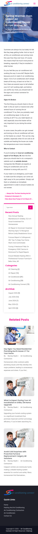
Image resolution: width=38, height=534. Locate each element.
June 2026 (12, 301)
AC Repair (11, 273)
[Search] (30, 207)
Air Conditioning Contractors (14, 510)
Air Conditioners (14, 277)
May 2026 (12, 304)
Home (6, 505)
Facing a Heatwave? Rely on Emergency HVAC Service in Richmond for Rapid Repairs (18, 249)
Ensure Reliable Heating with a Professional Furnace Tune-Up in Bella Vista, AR (20, 258)
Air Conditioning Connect (17, 284)
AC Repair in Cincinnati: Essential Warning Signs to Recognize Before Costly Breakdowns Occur (20, 230)
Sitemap (29, 531)
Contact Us (8, 516)
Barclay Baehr (13, 29)
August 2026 (13, 293)
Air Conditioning (14, 281)
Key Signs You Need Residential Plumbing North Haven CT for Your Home (18, 351)
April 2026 (12, 308)
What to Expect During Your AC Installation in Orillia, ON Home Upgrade (17, 402)
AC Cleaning (12, 269)
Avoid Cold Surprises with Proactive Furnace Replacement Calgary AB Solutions (15, 455)
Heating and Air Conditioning (14, 507)
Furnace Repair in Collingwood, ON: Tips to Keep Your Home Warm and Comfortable (19, 240)
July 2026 (12, 297)
